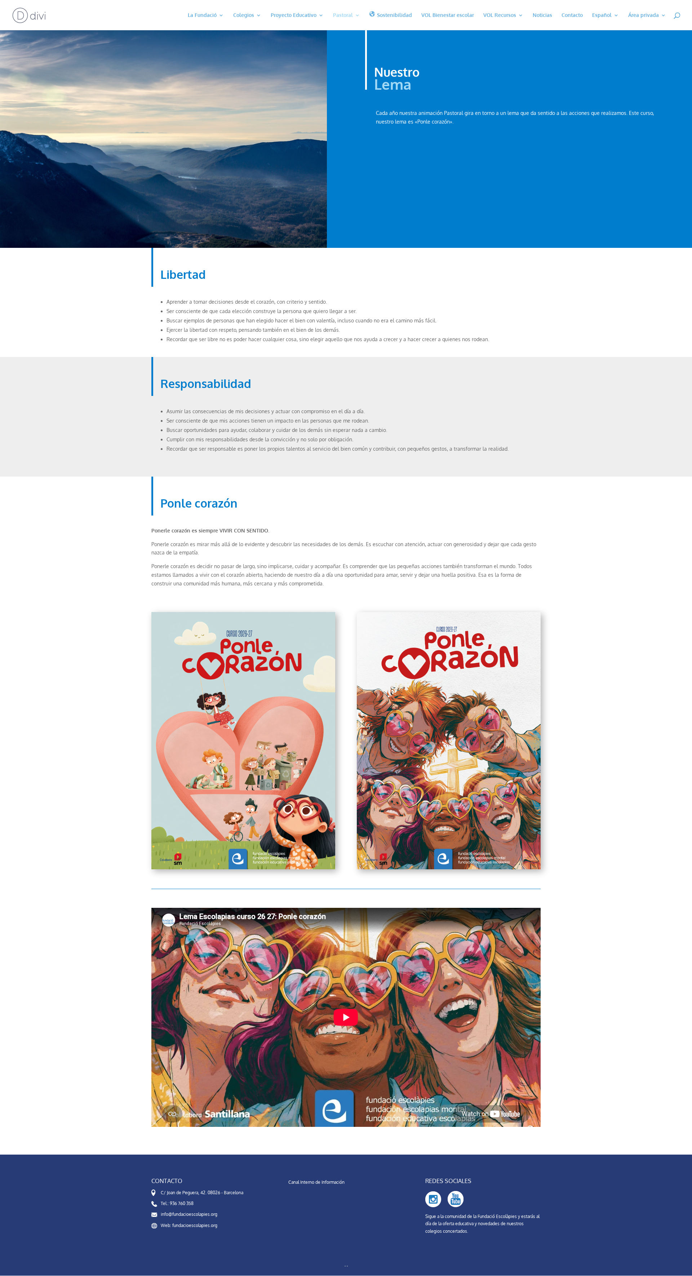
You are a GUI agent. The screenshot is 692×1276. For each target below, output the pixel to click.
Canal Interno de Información (316, 1182)
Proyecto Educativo (293, 15)
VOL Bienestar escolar (447, 15)
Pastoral (343, 15)
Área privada (643, 15)
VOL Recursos (499, 15)
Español (602, 15)
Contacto (572, 15)
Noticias (542, 15)
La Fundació (202, 15)
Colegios (243, 15)
